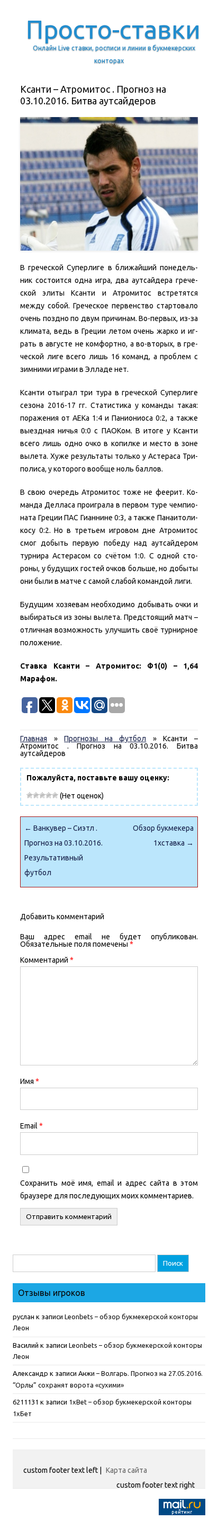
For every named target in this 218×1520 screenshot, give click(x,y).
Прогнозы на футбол (105, 738)
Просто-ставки (113, 29)
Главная (33, 738)
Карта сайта (126, 1470)
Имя (29, 1081)
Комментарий (47, 960)
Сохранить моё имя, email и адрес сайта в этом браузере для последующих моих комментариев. (109, 1189)
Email (31, 1126)
